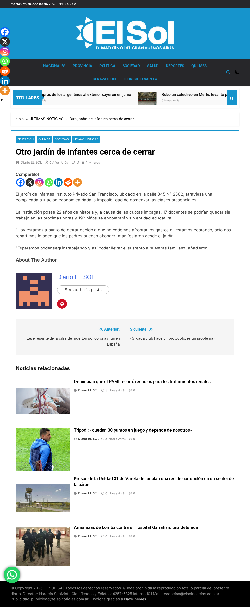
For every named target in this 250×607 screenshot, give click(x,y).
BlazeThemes (135, 599)
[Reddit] (68, 182)
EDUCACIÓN (25, 139)
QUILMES (199, 66)
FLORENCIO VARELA (140, 79)
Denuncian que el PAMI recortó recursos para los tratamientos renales (142, 381)
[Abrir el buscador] (228, 72)
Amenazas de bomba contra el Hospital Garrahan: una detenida (136, 527)
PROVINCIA (82, 66)
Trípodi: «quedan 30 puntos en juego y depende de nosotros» (133, 430)
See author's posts (83, 289)
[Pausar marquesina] (232, 97)
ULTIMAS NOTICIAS (85, 139)
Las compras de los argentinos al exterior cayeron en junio (68, 94)
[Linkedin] (58, 182)
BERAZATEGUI (104, 79)
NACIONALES (54, 66)
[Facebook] (20, 182)
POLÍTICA (107, 66)
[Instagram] (39, 182)
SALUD (153, 66)
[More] (77, 182)
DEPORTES (175, 66)
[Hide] (2, 100)
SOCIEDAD (131, 66)
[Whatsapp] (49, 182)
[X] (30, 182)
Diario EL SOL (31, 162)
